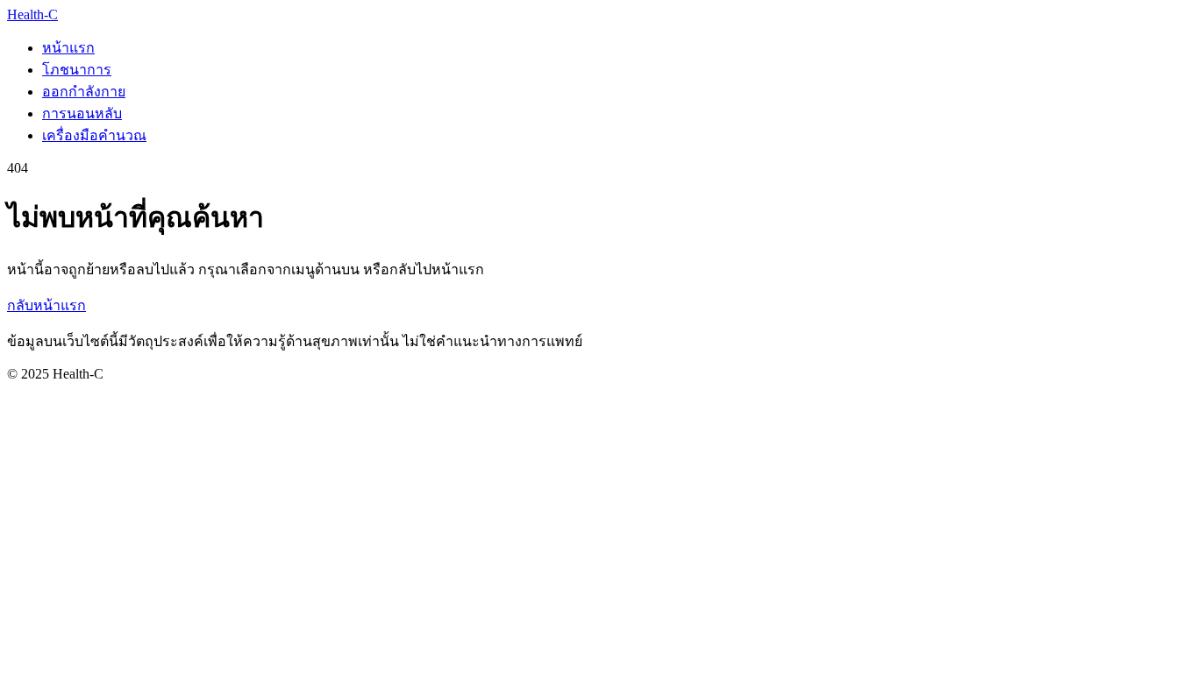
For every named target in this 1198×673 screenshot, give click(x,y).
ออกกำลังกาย (83, 91)
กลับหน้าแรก (46, 305)
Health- (32, 14)
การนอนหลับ (82, 113)
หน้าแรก (68, 47)
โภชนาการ (76, 69)
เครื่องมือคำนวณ (94, 135)
